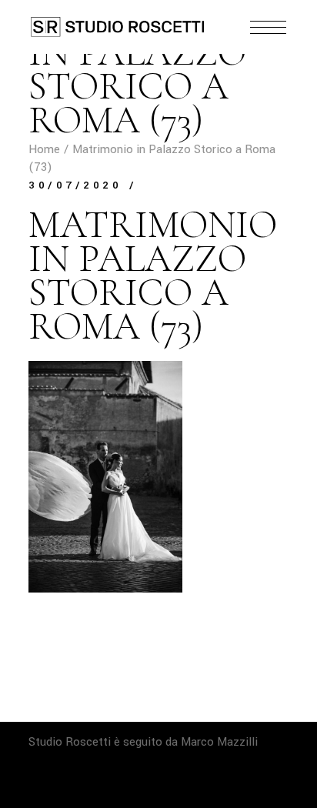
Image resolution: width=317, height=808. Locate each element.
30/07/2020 (75, 185)
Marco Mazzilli (219, 741)
